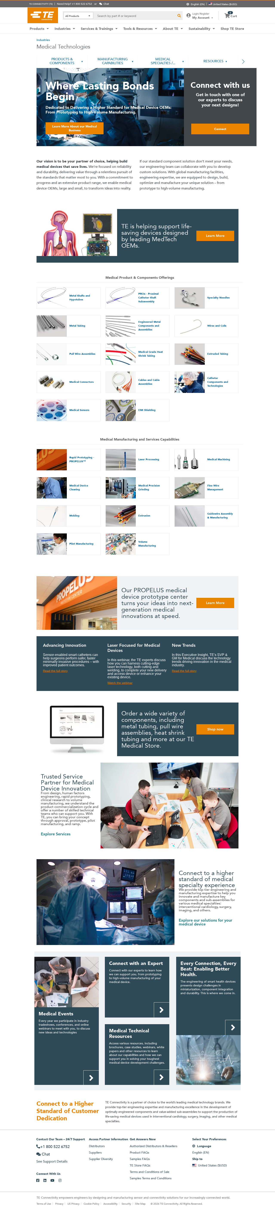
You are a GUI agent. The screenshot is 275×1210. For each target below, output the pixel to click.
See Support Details (51, 1161)
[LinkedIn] (46, 1181)
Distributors (97, 1146)
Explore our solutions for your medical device (205, 922)
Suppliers (95, 1152)
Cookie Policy (91, 1203)
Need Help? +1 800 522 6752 (74, 3)
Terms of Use (44, 1203)
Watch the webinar (120, 683)
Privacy (59, 1203)
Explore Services (55, 833)
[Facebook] (39, 1181)
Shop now (215, 729)
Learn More (215, 236)
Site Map (140, 1203)
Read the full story (55, 670)
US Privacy (73, 1203)
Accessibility (110, 1203)
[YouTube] (54, 1181)
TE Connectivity (43, 15)
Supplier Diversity (101, 1159)
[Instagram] (62, 1181)
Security (126, 1203)
